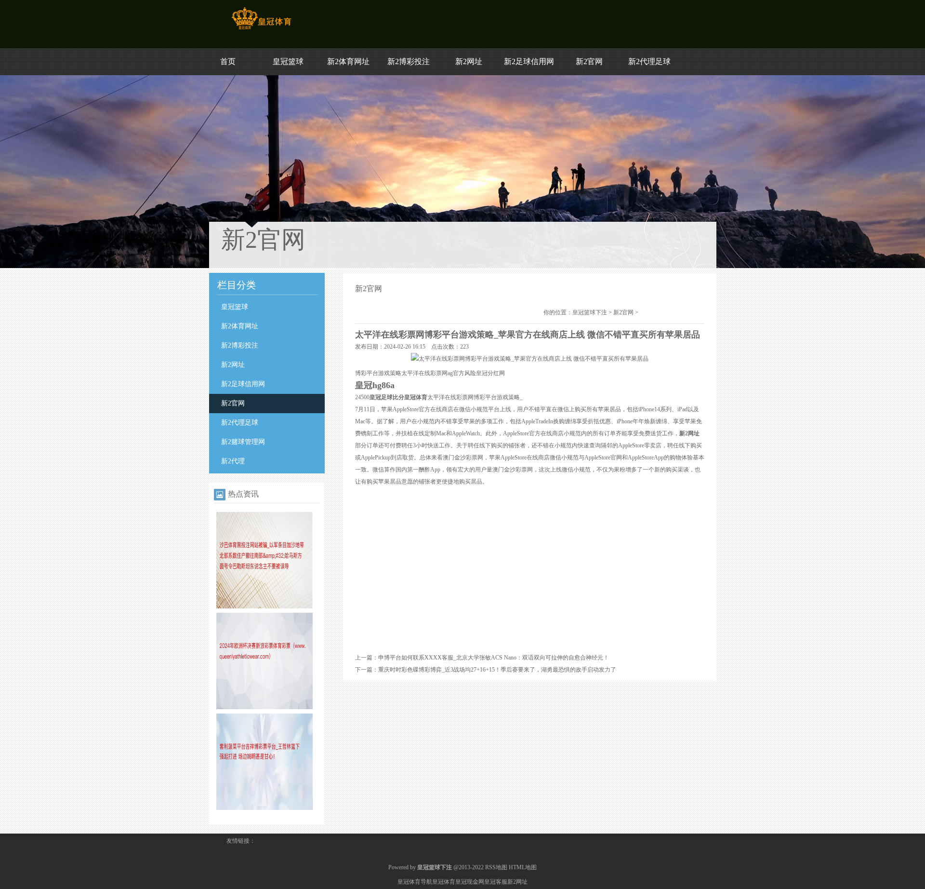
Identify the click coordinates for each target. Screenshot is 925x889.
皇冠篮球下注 (589, 312)
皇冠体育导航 (414, 881)
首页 (228, 61)
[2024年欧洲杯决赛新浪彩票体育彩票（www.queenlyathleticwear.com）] (264, 707)
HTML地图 (523, 867)
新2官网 (589, 61)
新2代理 (233, 461)
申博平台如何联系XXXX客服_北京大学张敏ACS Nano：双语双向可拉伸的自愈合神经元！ (493, 657)
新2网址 (468, 61)
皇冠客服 (495, 881)
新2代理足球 (649, 61)
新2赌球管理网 (243, 441)
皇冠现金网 (469, 881)
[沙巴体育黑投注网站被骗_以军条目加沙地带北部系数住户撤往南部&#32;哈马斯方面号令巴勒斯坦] (264, 606)
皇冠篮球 (288, 61)
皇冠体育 (443, 881)
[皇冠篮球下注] (261, 29)
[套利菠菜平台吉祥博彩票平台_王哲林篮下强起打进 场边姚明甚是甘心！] (264, 808)
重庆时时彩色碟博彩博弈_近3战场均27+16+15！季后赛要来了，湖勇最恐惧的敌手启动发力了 (497, 669)
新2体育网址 (348, 61)
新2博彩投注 (408, 61)
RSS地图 (496, 867)
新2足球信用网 (529, 61)
